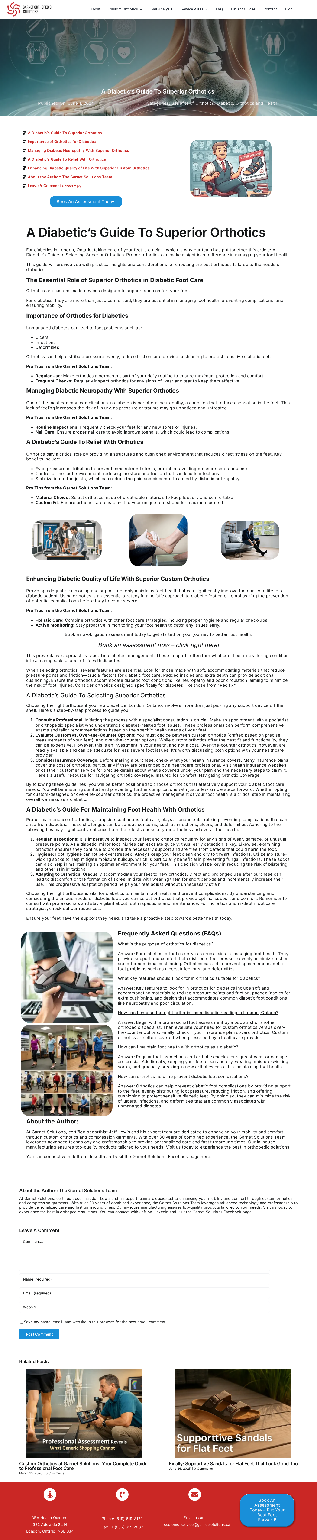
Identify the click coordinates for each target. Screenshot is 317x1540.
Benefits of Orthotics (192, 103)
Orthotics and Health (257, 103)
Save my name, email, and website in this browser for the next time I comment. (95, 1322)
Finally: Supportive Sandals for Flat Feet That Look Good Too (233, 1463)
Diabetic (225, 103)
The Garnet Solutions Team (88, 1190)
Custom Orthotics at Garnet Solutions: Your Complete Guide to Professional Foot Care (83, 1466)
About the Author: (70, 177)
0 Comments (55, 1473)
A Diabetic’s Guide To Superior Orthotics (65, 132)
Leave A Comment (54, 185)
